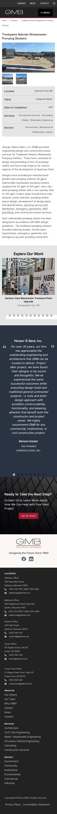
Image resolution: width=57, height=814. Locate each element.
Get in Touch (28, 516)
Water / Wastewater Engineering (22, 736)
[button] (54, 3)
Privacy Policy (13, 804)
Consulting (10, 745)
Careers (21, 3)
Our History (10, 694)
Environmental (12, 774)
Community (10, 765)
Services (9, 723)
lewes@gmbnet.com (18, 659)
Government (11, 761)
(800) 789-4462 (31, 589)
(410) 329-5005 (15, 611)
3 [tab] (17, 317)
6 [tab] (29, 317)
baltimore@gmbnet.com (19, 615)
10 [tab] (46, 317)
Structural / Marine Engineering (21, 741)
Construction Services (16, 750)
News (33, 3)
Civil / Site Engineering (17, 732)
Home (4, 20)
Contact (44, 3)
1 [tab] (8, 317)
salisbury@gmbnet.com (19, 593)
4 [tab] (21, 317)
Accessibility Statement (36, 804)
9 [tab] (41, 317)
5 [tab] (25, 317)
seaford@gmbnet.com (19, 636)
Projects (14, 20)
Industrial (9, 783)
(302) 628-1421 (16, 633)
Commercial (11, 778)
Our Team (9, 699)
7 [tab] (33, 317)
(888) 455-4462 (31, 611)
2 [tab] (12, 317)
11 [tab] (50, 317)
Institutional (10, 770)
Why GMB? (10, 703)
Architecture (11, 728)
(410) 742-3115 (15, 589)
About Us (9, 690)
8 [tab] (37, 317)
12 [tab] (54, 317)
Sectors (8, 757)
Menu (46, 12)
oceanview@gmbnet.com (20, 683)
